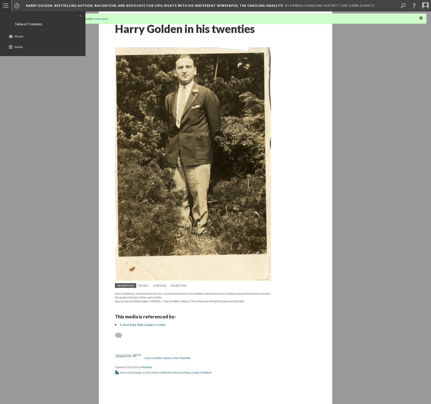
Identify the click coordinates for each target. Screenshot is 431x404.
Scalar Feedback (201, 372)
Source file (179, 285)
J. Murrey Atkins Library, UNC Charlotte (167, 358)
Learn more (100, 19)
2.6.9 (146, 372)
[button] (414, 5)
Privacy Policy (182, 372)
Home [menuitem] (19, 36)
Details (143, 285)
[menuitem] (5, 5)
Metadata (146, 367)
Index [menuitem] (19, 47)
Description (125, 285)
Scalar (138, 372)
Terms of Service (162, 372)
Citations (159, 285)
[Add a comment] (120, 336)
